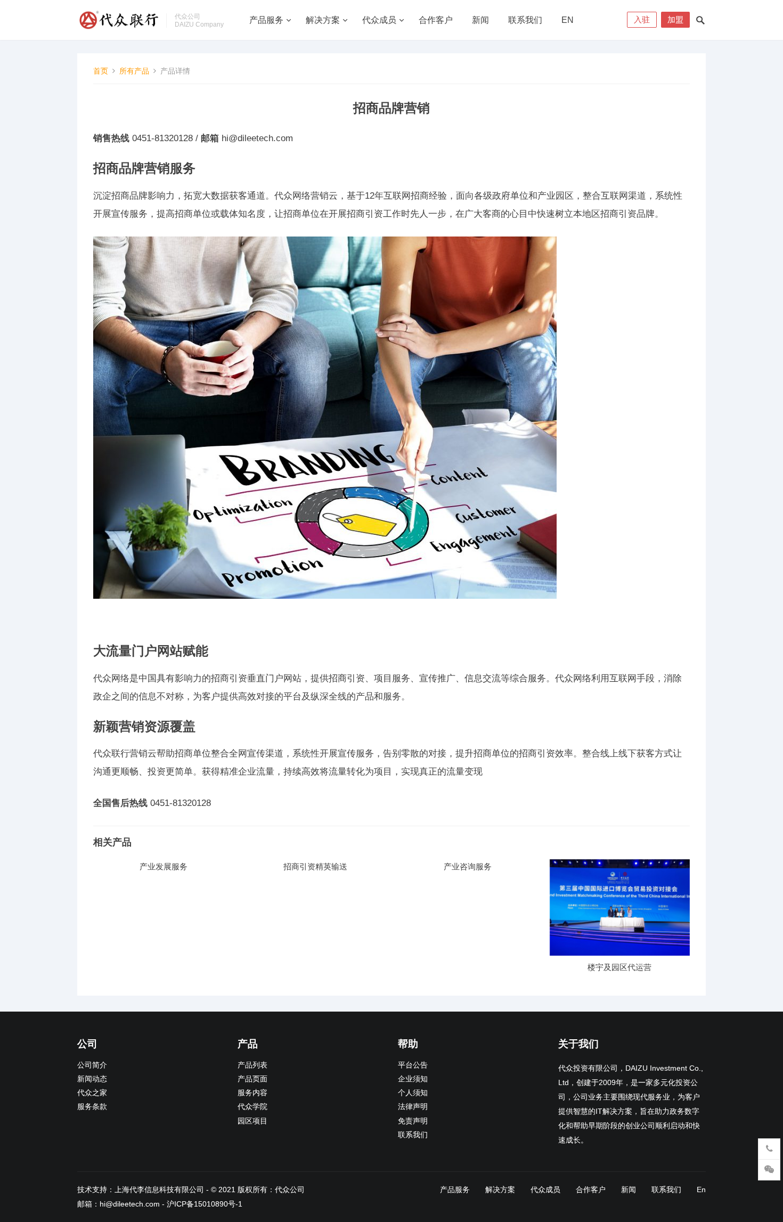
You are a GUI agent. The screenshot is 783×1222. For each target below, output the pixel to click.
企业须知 (413, 1079)
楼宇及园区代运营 (619, 967)
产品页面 (252, 1079)
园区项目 (252, 1121)
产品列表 (252, 1065)
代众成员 (379, 20)
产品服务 (266, 20)
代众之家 (92, 1093)
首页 (100, 71)
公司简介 (92, 1065)
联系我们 (525, 20)
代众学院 (252, 1107)
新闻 (480, 20)
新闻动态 (92, 1079)
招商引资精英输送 (315, 866)
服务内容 (252, 1093)
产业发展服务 (163, 866)
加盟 (675, 19)
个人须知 (413, 1093)
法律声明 (413, 1107)
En (567, 20)
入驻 (642, 19)
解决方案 (323, 20)
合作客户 (436, 20)
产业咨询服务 (468, 866)
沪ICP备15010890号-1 (204, 1204)
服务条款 (92, 1107)
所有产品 (134, 71)
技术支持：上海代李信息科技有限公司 (140, 1189)
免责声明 (413, 1121)
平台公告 (413, 1065)
